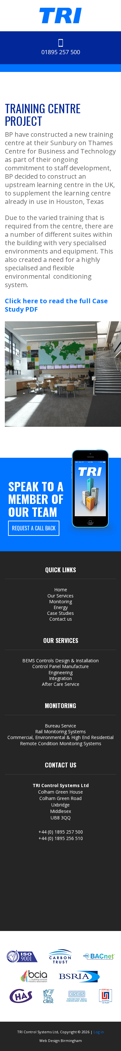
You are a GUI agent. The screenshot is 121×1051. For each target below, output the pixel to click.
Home (60, 590)
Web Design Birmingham (60, 1040)
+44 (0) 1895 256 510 (60, 838)
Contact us (60, 619)
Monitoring (60, 602)
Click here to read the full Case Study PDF (56, 305)
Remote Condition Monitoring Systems (60, 743)
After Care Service (60, 684)
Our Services (60, 596)
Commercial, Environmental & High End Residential (60, 737)
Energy (61, 607)
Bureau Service (60, 726)
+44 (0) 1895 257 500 (60, 832)
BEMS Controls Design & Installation (60, 661)
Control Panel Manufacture (60, 666)
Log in (99, 1031)
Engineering (60, 673)
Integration (60, 678)
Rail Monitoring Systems (60, 732)
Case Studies (60, 613)
